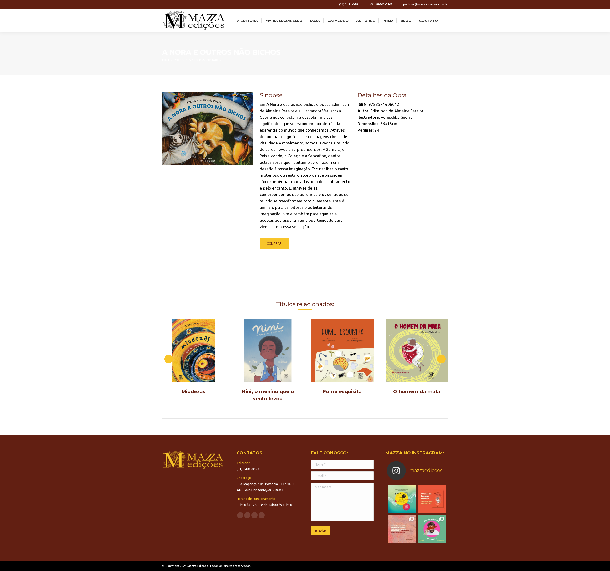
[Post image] (193, 350)
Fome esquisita (342, 391)
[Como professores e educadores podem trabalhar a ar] (402, 529)
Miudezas (193, 391)
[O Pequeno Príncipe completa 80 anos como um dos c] (432, 499)
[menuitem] (247, 20)
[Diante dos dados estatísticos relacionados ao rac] (432, 529)
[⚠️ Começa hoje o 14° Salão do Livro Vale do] (402, 499)
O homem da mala (416, 391)
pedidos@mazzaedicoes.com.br (425, 4)
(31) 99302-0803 (381, 4)
